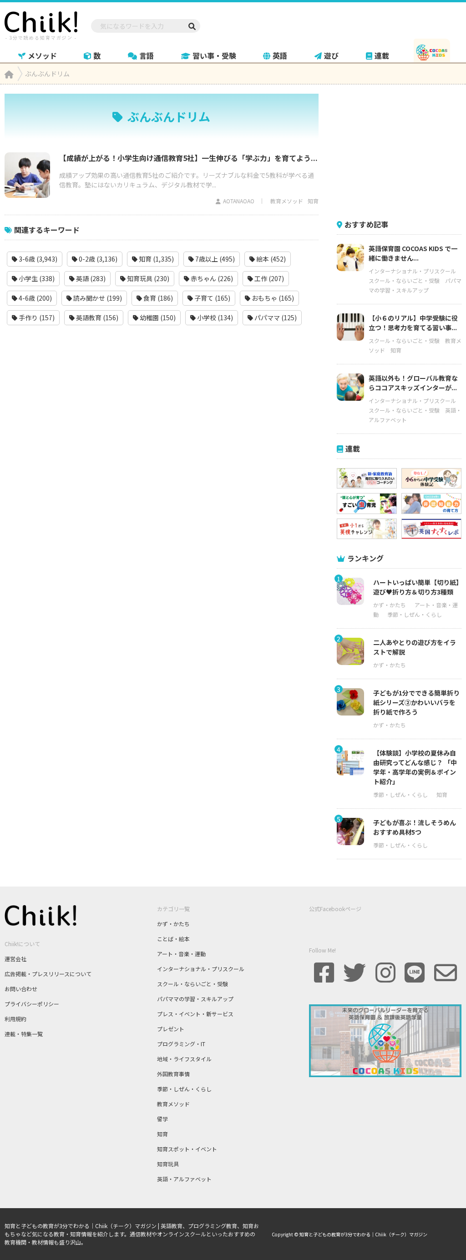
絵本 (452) (270, 258)
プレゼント (170, 1029)
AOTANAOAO (238, 201)
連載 (382, 55)
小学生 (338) (36, 278)
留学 (162, 1119)
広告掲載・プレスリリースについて (48, 974)
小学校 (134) (214, 317)
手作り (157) (36, 317)
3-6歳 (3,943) (37, 258)
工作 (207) (268, 278)
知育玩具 (168, 1164)
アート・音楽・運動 (181, 954)
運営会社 (15, 959)
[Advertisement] (401, 150)
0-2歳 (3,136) (97, 258)
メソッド (42, 55)
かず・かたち (389, 605)
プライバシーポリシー (32, 1004)
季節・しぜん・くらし (414, 614)
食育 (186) (157, 297)
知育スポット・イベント (187, 1149)
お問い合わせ (21, 989)
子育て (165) (211, 297)
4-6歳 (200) (34, 297)
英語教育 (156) (96, 317)
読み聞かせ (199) (97, 297)
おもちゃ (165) (272, 297)
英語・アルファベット (184, 1179)
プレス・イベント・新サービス (195, 1014)
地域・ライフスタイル (184, 1059)
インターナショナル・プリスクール (412, 271)
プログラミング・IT (181, 1044)
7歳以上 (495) (214, 258)
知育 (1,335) (155, 258)
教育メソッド (286, 201)
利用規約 (15, 1019)
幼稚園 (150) (157, 317)
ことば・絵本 (173, 938)
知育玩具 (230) (147, 278)
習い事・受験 (214, 55)
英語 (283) (90, 278)
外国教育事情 (173, 1074)
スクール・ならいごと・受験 (404, 280)
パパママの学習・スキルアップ (195, 999)
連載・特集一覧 (24, 1034)
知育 (313, 201)
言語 (146, 55)
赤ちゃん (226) (211, 278)
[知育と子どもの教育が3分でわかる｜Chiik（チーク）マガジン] (41, 24)
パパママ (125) (275, 317)
